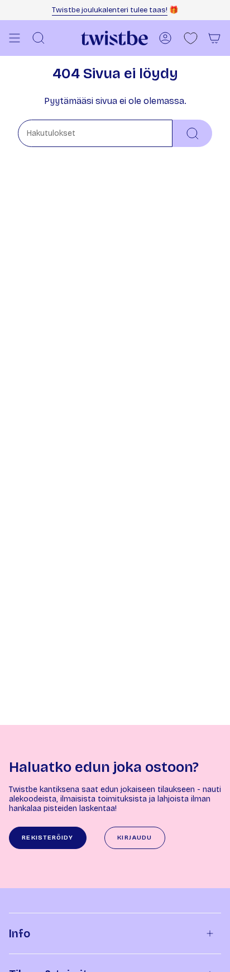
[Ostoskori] (214, 38)
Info (19, 933)
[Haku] (192, 133)
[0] (190, 38)
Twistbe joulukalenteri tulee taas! (109, 10)
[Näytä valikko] (14, 38)
